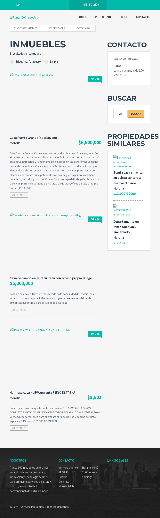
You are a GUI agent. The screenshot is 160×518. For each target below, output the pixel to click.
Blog (124, 17)
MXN (18, 4)
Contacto (143, 17)
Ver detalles (19, 194)
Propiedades (104, 17)
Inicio (83, 17)
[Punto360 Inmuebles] (33, 17)
